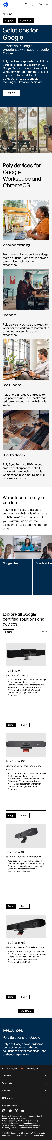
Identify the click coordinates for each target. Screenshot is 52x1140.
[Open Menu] (47, 4)
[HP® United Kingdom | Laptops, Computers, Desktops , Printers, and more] (5, 4)
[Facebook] (10, 1110)
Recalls (5, 1116)
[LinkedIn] (3, 1110)
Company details (9, 1128)
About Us (6, 1075)
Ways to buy (7, 1083)
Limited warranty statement (30, 1128)
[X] (16, 1110)
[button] (23, 600)
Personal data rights (30, 1123)
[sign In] (40, 4)
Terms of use (7, 1125)
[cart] (33, 4)
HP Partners (8, 1098)
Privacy (33, 1121)
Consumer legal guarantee (27, 1125)
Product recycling (19, 1116)
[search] (26, 4)
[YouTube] (22, 1110)
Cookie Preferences (10, 1123)
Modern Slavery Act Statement (14, 1119)
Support (6, 1090)
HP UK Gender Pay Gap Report (14, 1121)
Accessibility (34, 1116)
